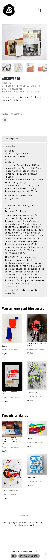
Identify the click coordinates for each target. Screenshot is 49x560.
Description (11, 139)
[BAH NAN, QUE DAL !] (45, 554)
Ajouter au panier (11, 350)
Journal (7, 100)
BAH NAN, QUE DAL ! (29, 556)
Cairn (4, 346)
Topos (29, 439)
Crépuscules (33, 393)
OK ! (14, 556)
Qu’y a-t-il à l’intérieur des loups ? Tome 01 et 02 (12, 440)
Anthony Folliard (31, 97)
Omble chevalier (10, 491)
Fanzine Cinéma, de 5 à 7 (36, 344)
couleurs (31, 478)
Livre (17, 100)
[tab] (24, 139)
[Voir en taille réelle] (5, 28)
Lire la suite (34, 396)
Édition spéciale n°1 (10, 393)
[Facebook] (4, 120)
